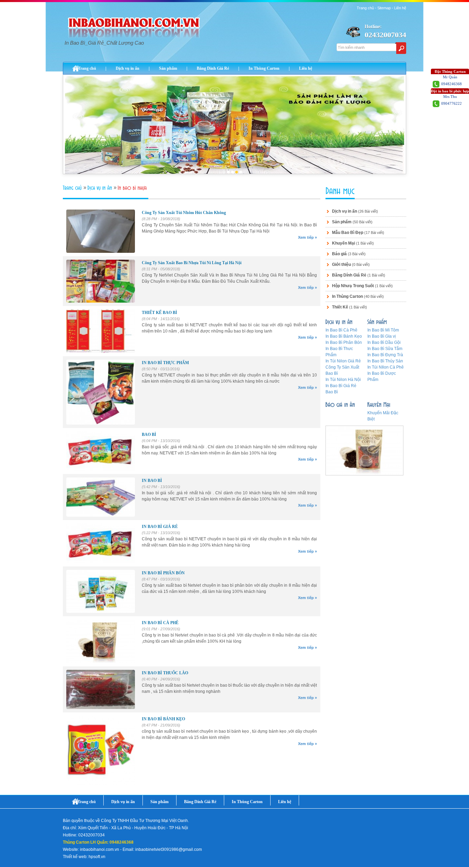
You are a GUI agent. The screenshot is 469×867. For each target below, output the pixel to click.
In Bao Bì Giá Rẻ (340, 385)
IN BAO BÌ (152, 480)
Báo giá (339, 253)
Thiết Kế (340, 307)
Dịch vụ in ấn (127, 68)
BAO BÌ (149, 434)
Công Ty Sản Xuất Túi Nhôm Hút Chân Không (184, 212)
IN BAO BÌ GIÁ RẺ (160, 526)
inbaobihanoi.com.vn (99, 849)
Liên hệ (400, 8)
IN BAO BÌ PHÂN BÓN (163, 573)
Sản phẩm (168, 68)
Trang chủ (365, 8)
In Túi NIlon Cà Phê (385, 367)
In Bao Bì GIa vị (381, 336)
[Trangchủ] (73, 188)
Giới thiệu (341, 264)
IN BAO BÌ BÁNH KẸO (163, 719)
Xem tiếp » (307, 237)
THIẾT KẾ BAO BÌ (159, 312)
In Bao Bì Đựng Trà (385, 354)
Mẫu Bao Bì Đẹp (347, 232)
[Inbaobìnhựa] (133, 188)
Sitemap (384, 8)
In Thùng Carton (264, 68)
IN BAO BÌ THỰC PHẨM (165, 362)
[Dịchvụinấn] (101, 188)
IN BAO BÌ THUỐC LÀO (165, 673)
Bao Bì (331, 392)
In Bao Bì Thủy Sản (385, 361)
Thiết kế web (75, 856)
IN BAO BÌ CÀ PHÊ (160, 622)
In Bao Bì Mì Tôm (383, 330)
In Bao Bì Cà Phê (341, 330)
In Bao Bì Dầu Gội (384, 342)
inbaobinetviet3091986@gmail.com (168, 849)
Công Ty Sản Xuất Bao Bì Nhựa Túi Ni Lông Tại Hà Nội (191, 262)
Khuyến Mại (343, 243)
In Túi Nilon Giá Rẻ (343, 361)
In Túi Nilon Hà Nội (343, 379)
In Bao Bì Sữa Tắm (384, 348)
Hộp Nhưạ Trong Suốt (353, 285)
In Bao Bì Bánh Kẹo (343, 336)
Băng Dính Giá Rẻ (213, 68)
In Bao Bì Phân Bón (343, 342)
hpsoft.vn (97, 856)
